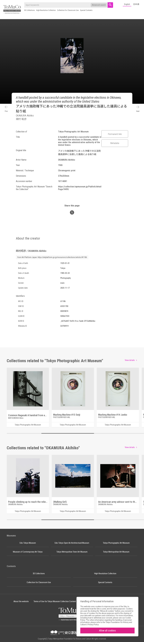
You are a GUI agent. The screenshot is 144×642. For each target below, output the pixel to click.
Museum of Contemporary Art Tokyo (28, 552)
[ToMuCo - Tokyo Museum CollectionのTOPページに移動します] (12, 9)
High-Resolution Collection (46, 10)
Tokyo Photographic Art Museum (116, 543)
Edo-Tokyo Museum (28, 543)
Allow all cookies (107, 630)
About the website (21, 601)
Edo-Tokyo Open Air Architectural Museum (72, 543)
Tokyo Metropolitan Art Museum (116, 552)
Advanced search (99, 5)
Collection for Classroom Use (68, 10)
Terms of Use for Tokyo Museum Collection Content (55, 601)
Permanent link (115, 134)
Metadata (114, 143)
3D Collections (29, 10)
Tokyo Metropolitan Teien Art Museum (72, 552)
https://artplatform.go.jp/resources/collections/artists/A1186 (62, 257)
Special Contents (86, 10)
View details (130, 360)
